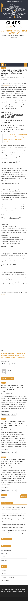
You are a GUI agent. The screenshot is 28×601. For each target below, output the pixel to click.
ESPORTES (14, 12)
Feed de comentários (8, 577)
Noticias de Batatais (8, 9)
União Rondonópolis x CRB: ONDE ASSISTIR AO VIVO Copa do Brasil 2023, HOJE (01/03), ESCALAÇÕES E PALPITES (12, 388)
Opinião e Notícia (14, 15)
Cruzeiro (6, 353)
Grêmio (12, 353)
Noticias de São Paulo (14, 7)
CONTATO (19, 16)
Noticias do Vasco (21, 13)
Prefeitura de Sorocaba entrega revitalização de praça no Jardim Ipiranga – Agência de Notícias (5, 495)
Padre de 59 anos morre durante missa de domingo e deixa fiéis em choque (13, 509)
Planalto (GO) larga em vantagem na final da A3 (14, 520)
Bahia (17, 353)
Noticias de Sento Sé (14, 6)
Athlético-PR (18, 355)
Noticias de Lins (14, 11)
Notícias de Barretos (20, 9)
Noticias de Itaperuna (14, 4)
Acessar (4, 570)
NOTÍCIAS (14, 3)
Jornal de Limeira (20, 8)
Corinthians (7, 357)
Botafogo (13, 357)
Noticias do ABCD (19, 10)
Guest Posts (19, 17)
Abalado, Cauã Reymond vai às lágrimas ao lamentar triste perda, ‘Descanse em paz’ (14, 532)
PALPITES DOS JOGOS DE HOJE (17, 591)
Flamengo (22, 353)
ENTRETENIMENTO (9, 17)
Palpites (6, 14)
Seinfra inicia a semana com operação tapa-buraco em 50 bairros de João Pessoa (14, 526)
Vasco (2, 353)
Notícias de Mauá (9, 10)
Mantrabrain (23, 599)
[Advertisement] (14, 50)
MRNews (3, 295)
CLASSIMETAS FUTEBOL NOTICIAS (14, 32)
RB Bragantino (21, 357)
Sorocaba (4, 560)
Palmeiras (11, 355)
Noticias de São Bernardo (9, 13)
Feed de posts (6, 574)
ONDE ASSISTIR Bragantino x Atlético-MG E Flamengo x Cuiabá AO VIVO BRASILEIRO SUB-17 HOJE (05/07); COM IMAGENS (14, 424)
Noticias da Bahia (14, 4)
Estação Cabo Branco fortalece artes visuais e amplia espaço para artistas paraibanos (14, 514)
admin (13, 77)
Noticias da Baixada (9, 8)
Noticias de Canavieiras (14, 5)
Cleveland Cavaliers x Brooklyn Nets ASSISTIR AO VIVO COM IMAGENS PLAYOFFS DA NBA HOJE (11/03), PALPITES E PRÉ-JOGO (13, 463)
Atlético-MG (4, 355)
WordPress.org (6, 580)
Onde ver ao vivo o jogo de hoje (16, 14)
